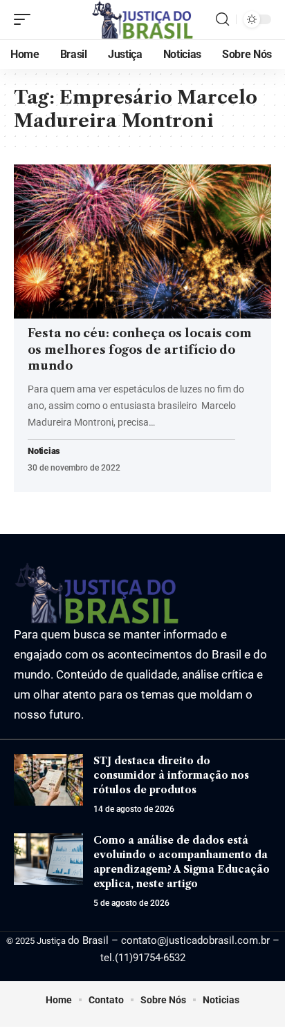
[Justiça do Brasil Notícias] (142, 19)
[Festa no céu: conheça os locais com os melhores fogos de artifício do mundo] (142, 241)
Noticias (44, 451)
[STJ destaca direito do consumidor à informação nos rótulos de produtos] (48, 780)
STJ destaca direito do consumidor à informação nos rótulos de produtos (171, 775)
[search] (222, 19)
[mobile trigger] (25, 19)
